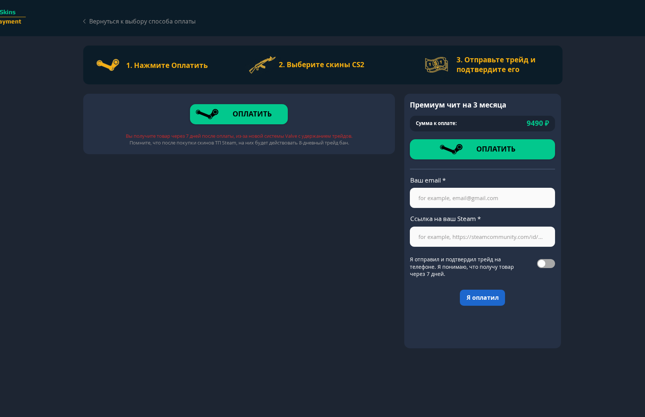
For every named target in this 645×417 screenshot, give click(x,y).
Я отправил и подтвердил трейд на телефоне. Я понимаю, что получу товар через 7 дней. (462, 266)
